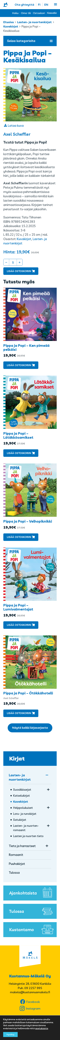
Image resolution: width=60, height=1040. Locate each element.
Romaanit (16, 855)
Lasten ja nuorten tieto (28, 836)
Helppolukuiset (23, 807)
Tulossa (14, 873)
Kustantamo (21, 929)
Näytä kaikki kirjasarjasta (30, 728)
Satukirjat (19, 819)
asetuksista (41, 1028)
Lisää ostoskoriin (19, 271)
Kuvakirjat (10, 26)
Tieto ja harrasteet (22, 846)
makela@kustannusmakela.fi (30, 992)
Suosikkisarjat (22, 789)
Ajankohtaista (23, 892)
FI (39, 4)
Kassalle (52, 12)
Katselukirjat (21, 795)
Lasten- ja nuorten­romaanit (26, 828)
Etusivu (8, 22)
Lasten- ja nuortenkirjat (34, 22)
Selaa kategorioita (21, 41)
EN (46, 4)
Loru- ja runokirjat (24, 813)
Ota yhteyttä (24, 4)
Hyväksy (10, 1034)
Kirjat (17, 758)
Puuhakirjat (17, 864)
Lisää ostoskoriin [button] (19, 365)
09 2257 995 (33, 988)
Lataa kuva (16, 126)
